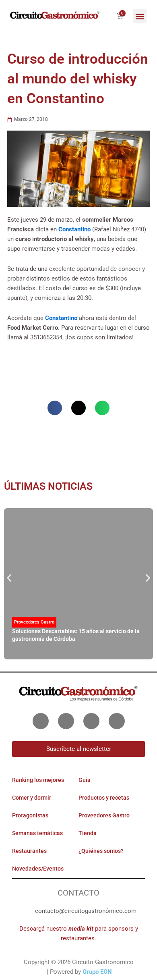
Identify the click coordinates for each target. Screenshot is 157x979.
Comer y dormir (31, 797)
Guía (84, 780)
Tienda (87, 833)
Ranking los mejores (38, 780)
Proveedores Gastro (34, 622)
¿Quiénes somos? (101, 851)
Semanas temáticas (37, 833)
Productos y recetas (103, 797)
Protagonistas (30, 815)
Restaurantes (29, 851)
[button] (140, 16)
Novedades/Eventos (38, 868)
